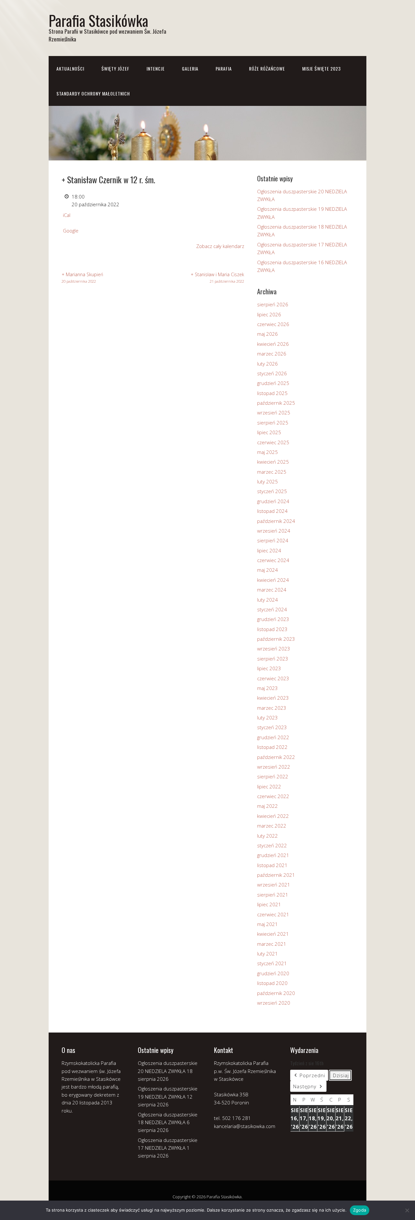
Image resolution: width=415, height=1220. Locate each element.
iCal (66, 215)
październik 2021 (276, 875)
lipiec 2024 (269, 550)
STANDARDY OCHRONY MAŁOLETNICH (93, 93)
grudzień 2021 (273, 855)
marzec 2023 (271, 708)
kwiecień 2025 (273, 461)
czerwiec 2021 (273, 914)
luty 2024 (267, 599)
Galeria (190, 68)
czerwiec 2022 (273, 796)
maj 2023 (267, 688)
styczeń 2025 (272, 491)
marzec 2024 (271, 589)
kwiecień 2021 (273, 934)
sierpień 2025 (272, 422)
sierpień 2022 (272, 776)
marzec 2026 (271, 353)
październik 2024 (276, 521)
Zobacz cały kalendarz (220, 246)
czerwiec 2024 (273, 560)
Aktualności (70, 68)
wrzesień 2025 (273, 412)
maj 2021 (267, 924)
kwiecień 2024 (273, 580)
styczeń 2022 (272, 845)
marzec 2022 (271, 825)
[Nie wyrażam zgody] (407, 1210)
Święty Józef (115, 68)
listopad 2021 (272, 865)
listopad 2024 (272, 511)
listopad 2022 (272, 747)
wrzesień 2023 (273, 648)
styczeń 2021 (272, 963)
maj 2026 (267, 334)
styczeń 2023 (272, 727)
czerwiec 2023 (273, 678)
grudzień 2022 (273, 737)
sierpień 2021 (272, 894)
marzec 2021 (271, 944)
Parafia (224, 68)
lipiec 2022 (269, 786)
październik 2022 (276, 757)
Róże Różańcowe (267, 68)
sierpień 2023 (272, 658)
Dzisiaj (341, 1075)
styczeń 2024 (272, 609)
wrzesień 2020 (273, 1003)
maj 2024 (267, 570)
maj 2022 (267, 806)
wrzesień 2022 (273, 766)
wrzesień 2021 (273, 884)
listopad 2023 (272, 629)
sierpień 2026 (272, 304)
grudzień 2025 (273, 383)
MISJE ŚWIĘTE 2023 (321, 68)
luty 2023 (267, 717)
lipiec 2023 (269, 668)
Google (70, 230)
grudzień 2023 (273, 619)
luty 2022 (267, 835)
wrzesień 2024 (273, 530)
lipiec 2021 (269, 904)
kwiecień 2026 (273, 344)
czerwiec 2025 (273, 442)
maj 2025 (267, 452)
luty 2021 (267, 953)
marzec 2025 (271, 472)
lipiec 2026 (269, 314)
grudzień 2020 (273, 973)
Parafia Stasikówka (98, 20)
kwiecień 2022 (273, 816)
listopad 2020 (272, 983)
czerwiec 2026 (273, 324)
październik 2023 (276, 639)
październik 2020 (276, 993)
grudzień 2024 (273, 501)
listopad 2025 (272, 393)
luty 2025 (267, 481)
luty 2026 (267, 363)
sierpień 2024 (272, 540)
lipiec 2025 (269, 432)
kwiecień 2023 (273, 698)
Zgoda (359, 1210)
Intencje (156, 68)
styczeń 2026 (272, 373)
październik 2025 (276, 403)
